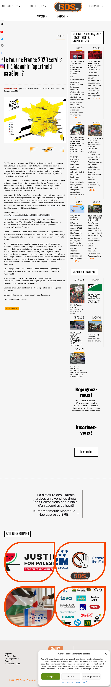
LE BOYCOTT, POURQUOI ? (35, 6)
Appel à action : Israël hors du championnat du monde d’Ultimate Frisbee (77, 67)
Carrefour (77, 605)
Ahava (84, 598)
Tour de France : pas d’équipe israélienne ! (95, 218)
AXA (73, 602)
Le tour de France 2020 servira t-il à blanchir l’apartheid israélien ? (33, 67)
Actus (45, 88)
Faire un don (86, 452)
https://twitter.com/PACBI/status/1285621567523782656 (28, 215)
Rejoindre (9, 653)
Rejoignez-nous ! (86, 392)
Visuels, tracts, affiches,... (80, 623)
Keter (80, 608)
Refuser (70, 676)
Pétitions (33, 579)
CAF (85, 602)
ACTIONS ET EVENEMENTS (30, 88)
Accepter (51, 676)
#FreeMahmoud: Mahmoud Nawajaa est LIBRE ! (55, 512)
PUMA (84, 615)
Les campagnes (94, 6)
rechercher (61, 16)
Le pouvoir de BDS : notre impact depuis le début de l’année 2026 (94, 65)
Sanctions (33, 576)
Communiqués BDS (11, 91)
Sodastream (80, 619)
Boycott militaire (80, 573)
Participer (41, 16)
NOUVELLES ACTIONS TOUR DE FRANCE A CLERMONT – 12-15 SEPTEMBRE (76, 339)
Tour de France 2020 (12, 308)
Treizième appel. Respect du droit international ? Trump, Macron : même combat (80, 554)
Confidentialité (81, 682)
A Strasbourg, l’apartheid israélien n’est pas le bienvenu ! (94, 339)
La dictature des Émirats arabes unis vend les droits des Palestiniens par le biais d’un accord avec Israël (54, 500)
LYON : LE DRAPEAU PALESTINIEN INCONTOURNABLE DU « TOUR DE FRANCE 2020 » (78, 371)
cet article (54, 205)
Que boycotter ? (80, 590)
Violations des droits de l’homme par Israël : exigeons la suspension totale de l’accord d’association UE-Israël (29, 558)
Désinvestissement (89, 595)
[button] (105, 653)
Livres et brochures (80, 612)
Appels (7, 88)
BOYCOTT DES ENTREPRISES (80, 569)
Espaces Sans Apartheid (30, 614)
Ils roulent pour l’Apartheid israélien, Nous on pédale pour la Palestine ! (94, 298)
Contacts (8, 661)
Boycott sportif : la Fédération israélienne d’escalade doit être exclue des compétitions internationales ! (77, 145)
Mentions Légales (12, 664)
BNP (79, 602)
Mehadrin (76, 615)
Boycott (15, 88)
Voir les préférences (92, 676)
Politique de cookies (67, 682)
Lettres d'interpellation (80, 576)
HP (85, 605)
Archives (55, 649)
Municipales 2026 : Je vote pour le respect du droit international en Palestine (29, 599)
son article (42, 232)
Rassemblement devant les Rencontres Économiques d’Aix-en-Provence (95, 143)
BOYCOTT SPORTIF (55, 88)
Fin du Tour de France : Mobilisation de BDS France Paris (76, 309)
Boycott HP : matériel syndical (76, 218)
